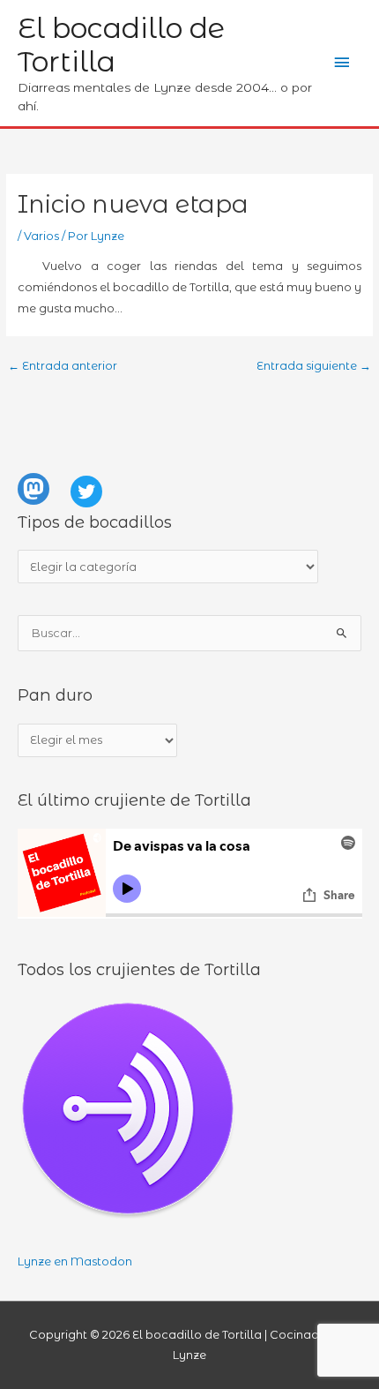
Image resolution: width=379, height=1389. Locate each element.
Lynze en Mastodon (75, 1261)
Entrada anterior (62, 365)
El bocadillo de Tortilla (121, 45)
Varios (41, 236)
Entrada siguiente (313, 365)
